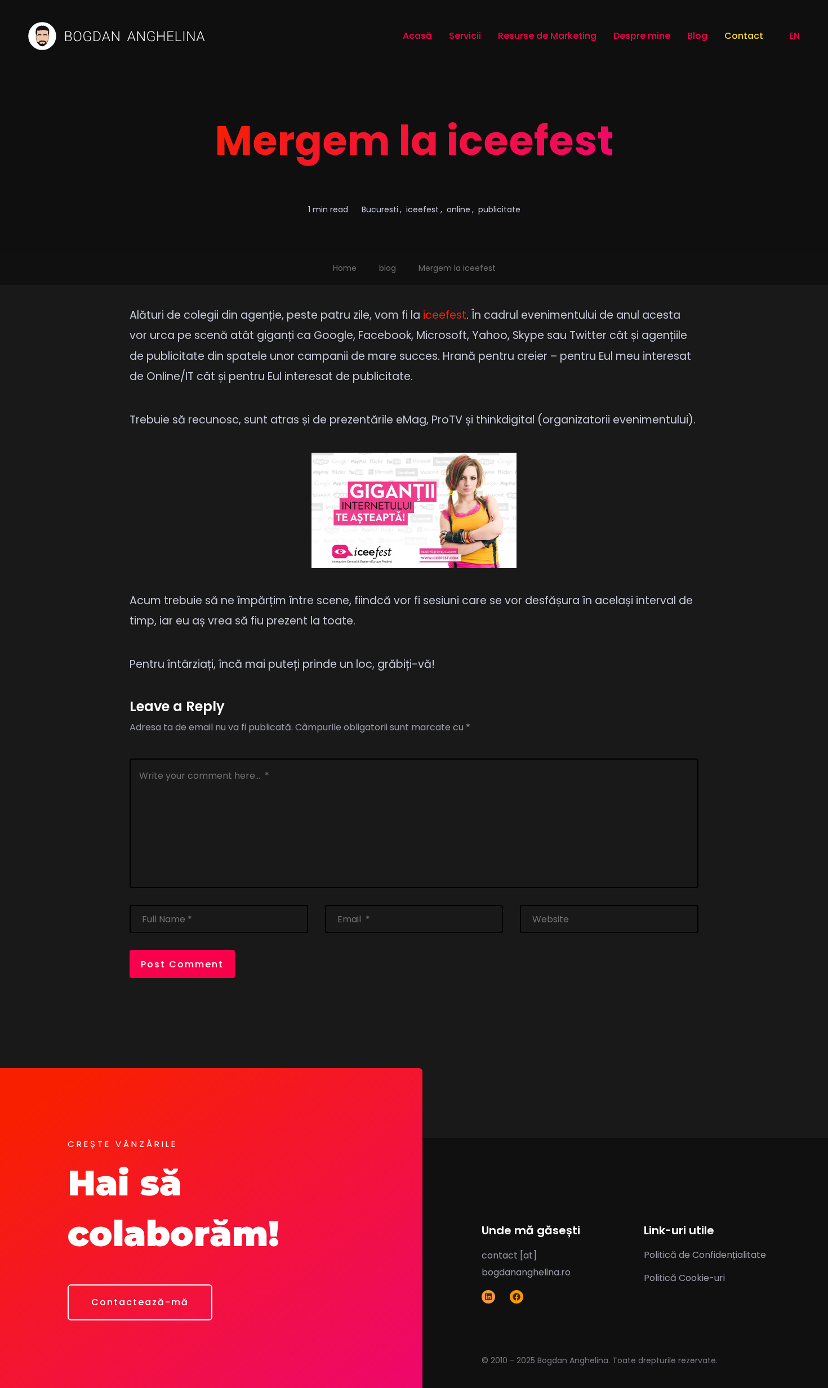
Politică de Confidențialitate (705, 1254)
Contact (743, 35)
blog (387, 268)
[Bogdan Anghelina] (116, 36)
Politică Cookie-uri (684, 1277)
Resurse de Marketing (547, 35)
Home (345, 268)
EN (793, 35)
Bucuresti (380, 209)
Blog (697, 35)
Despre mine (641, 35)
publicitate (499, 209)
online (458, 209)
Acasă (417, 35)
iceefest (422, 209)
